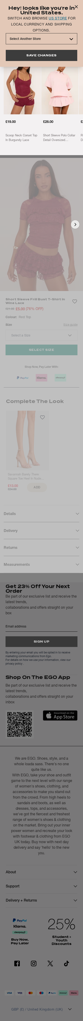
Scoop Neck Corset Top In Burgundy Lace (21, 137)
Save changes (41, 55)
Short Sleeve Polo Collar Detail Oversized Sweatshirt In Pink (59, 137)
